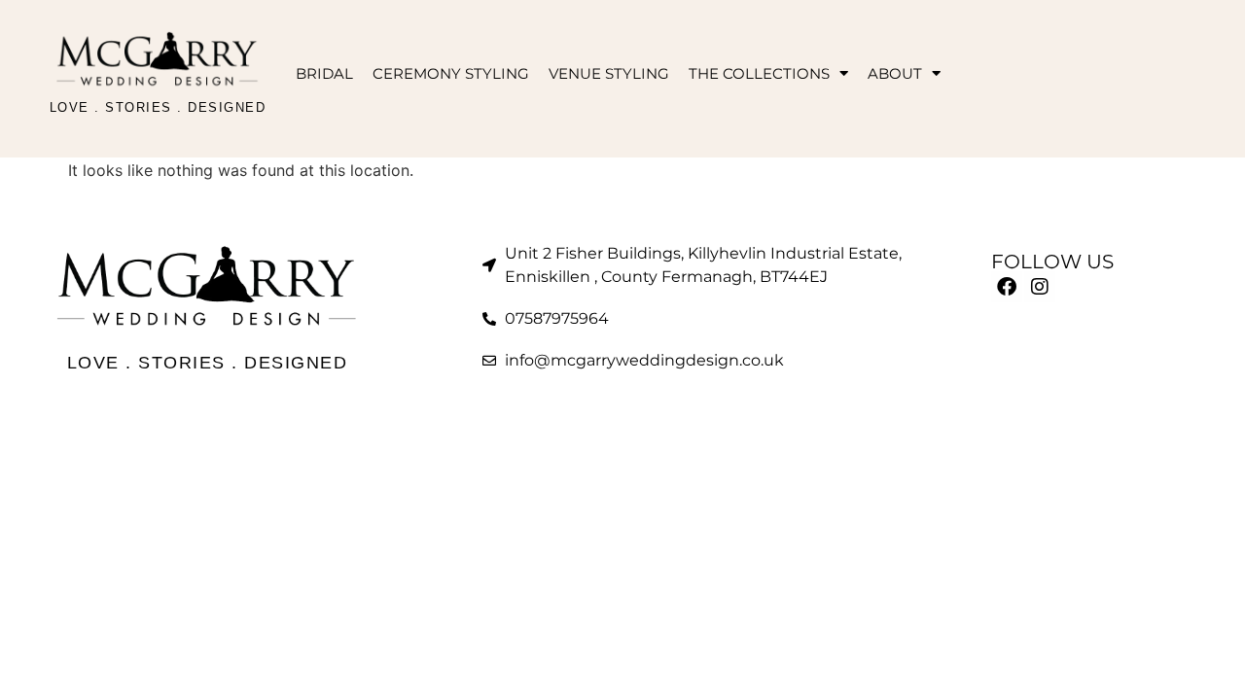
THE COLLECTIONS (759, 73)
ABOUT (895, 73)
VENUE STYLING (609, 73)
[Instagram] (1039, 286)
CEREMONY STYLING (451, 73)
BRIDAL (324, 73)
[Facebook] (1006, 286)
